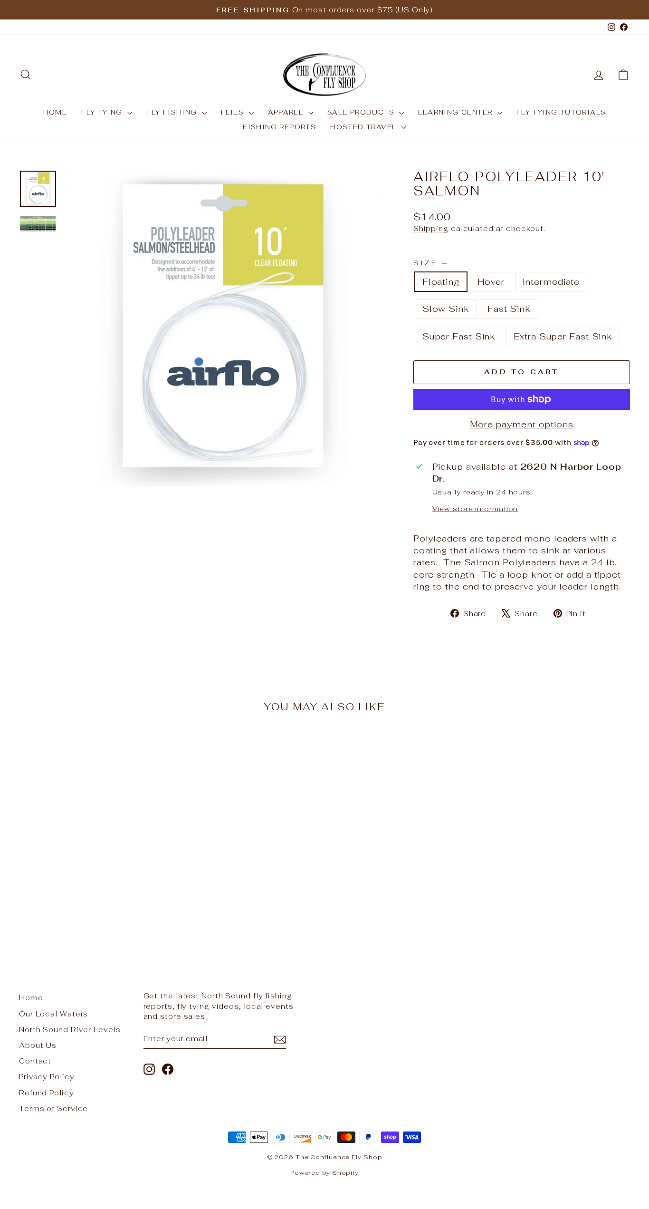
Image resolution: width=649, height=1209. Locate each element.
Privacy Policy (47, 1076)
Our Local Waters (53, 1013)
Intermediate (551, 281)
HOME (55, 112)
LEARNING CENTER (456, 112)
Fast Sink (509, 308)
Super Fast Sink (459, 336)
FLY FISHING (173, 112)
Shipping (431, 228)
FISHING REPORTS (279, 127)
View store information (475, 508)
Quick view (92, 870)
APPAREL (287, 112)
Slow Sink (445, 308)
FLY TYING (103, 112)
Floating (440, 281)
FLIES (233, 112)
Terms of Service (53, 1108)
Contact (35, 1060)
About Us (38, 1045)
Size (430, 262)
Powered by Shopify (324, 1173)
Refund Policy (46, 1092)
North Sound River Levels (70, 1029)
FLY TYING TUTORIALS (561, 112)
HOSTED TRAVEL (364, 127)
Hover (491, 281)
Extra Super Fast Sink (563, 336)
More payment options (521, 424)
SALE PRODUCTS (362, 112)
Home (31, 997)
